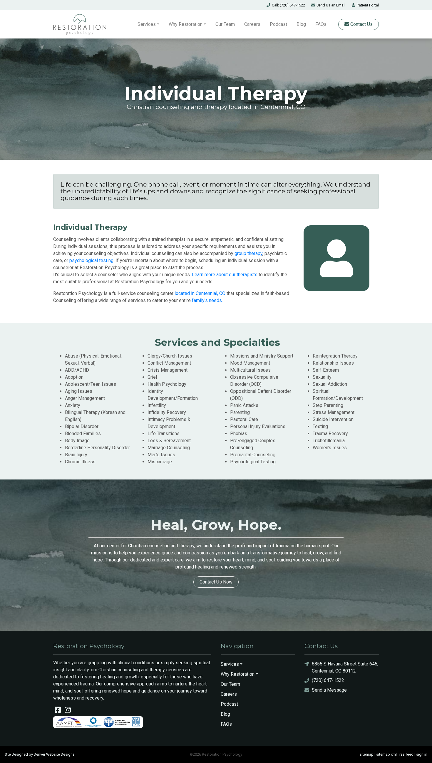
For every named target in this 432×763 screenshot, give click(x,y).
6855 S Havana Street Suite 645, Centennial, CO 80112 (345, 667)
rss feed (406, 754)
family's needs (207, 300)
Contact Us (361, 24)
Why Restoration (185, 24)
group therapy (248, 253)
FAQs (320, 24)
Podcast (278, 24)
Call (288, 5)
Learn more (203, 274)
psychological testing (91, 260)
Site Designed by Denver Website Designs (40, 754)
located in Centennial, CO (200, 293)
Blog (301, 24)
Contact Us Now (216, 582)
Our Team (225, 24)
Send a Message (329, 690)
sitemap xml (386, 754)
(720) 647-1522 (328, 680)
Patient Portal (368, 5)
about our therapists (236, 274)
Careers (252, 24)
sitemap (367, 754)
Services (147, 24)
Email (331, 5)
